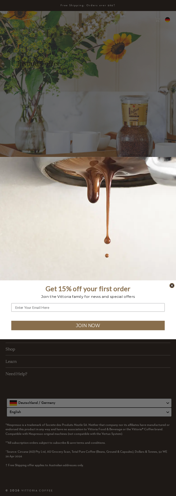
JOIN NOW (88, 325)
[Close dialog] (172, 285)
